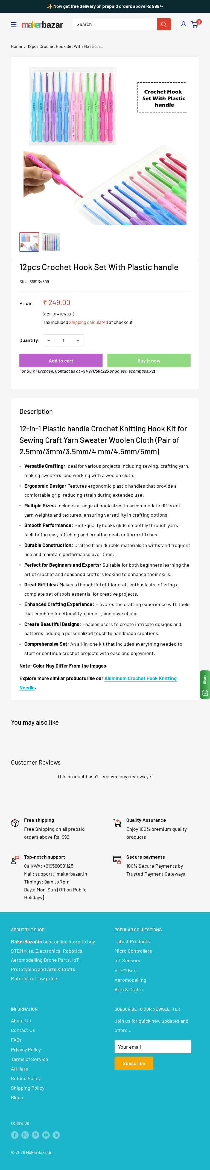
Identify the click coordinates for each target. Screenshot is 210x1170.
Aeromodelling (130, 980)
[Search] (164, 24)
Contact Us (23, 1030)
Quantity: (29, 340)
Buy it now (149, 361)
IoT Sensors (127, 960)
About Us (21, 1020)
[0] (194, 24)
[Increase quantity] (78, 340)
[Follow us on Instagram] (25, 1134)
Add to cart (61, 361)
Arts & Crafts (129, 989)
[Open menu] (13, 24)
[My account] (183, 24)
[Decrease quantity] (49, 340)
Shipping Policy (27, 1088)
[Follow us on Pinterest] (35, 1134)
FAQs (16, 1040)
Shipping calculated (88, 322)
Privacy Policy (26, 1049)
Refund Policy (25, 1078)
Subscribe (134, 1063)
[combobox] (114, 24)
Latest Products (132, 941)
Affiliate (19, 1069)
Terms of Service (29, 1059)
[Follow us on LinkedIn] (56, 1134)
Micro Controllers (133, 951)
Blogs (17, 1097)
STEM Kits (126, 970)
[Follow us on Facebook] (15, 1134)
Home (16, 46)
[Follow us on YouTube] (46, 1134)
